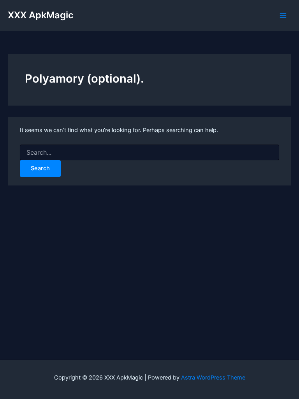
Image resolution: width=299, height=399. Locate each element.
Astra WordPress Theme (213, 377)
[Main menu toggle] (283, 15)
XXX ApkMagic (41, 15)
